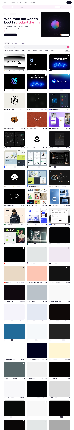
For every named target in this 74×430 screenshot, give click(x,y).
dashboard (11, 50)
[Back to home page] (4, 2)
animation (40, 50)
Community (32, 2)
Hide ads (63, 70)
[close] (70, 7)
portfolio (29, 50)
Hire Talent (19, 2)
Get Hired (25, 2)
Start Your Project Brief (11, 34)
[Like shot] (23, 68)
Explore (12, 2)
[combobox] (35, 47)
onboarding (52, 50)
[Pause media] (43, 35)
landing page (17, 50)
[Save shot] (20, 68)
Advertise (68, 70)
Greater (67, 36)
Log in (69, 2)
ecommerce (35, 50)
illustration (46, 50)
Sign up (64, 2)
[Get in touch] (18, 68)
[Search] (68, 47)
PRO (13, 70)
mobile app (23, 50)
